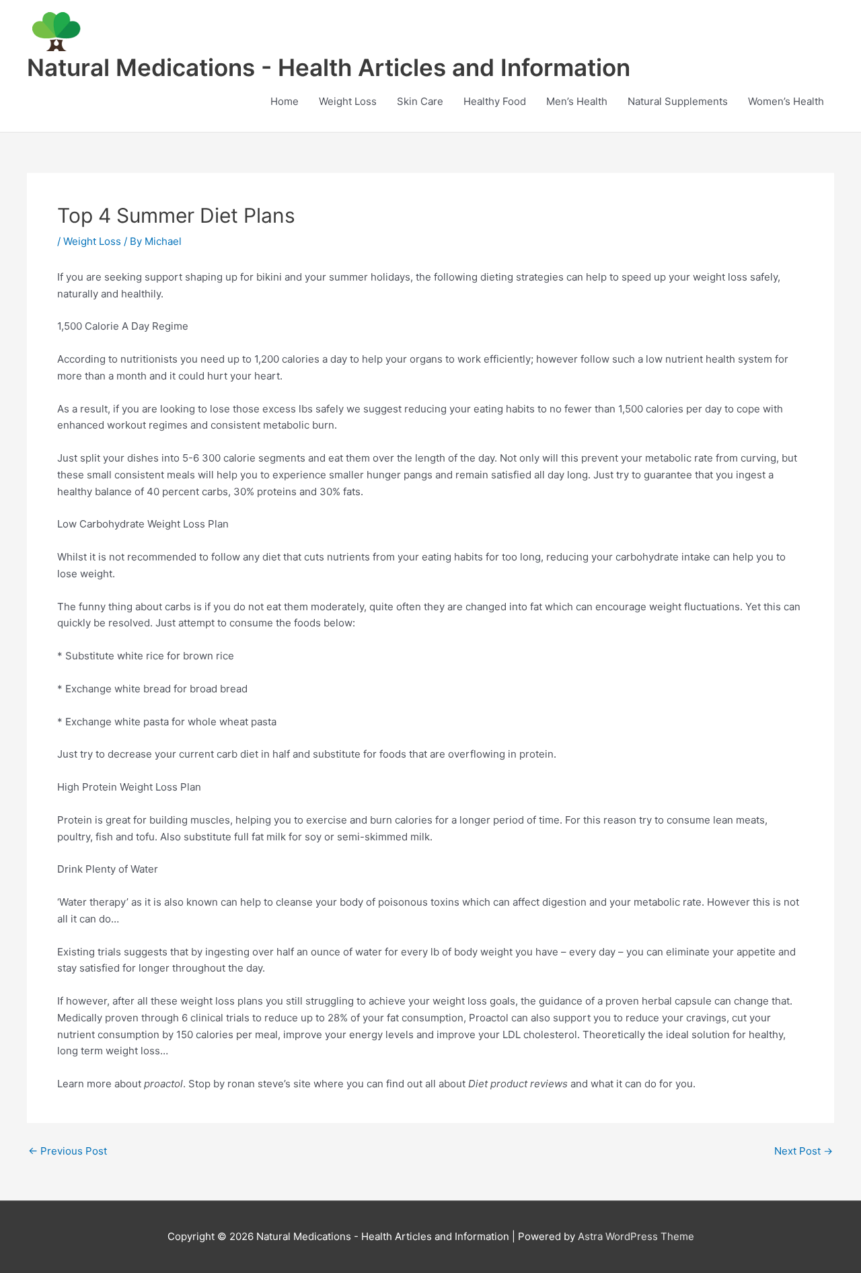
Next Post (803, 1151)
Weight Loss (348, 101)
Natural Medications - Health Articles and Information (328, 67)
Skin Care (420, 101)
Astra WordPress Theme (636, 1236)
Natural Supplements (678, 101)
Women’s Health (786, 101)
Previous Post (67, 1151)
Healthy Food (494, 101)
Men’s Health (576, 101)
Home (284, 101)
